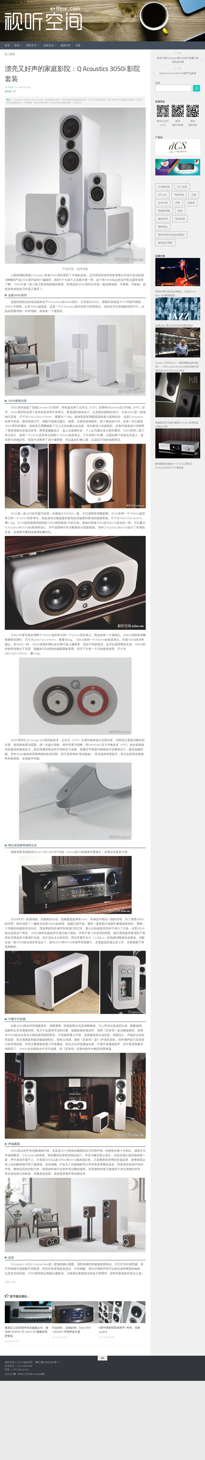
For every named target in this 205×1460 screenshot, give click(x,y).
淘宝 (192, 123)
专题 (77, 45)
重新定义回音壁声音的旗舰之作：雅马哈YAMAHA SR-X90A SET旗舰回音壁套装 (26, 1331)
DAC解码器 (164, 186)
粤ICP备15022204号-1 (47, 1362)
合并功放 (163, 202)
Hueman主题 (38, 1374)
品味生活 (48, 45)
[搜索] (196, 88)
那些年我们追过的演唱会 (171, 234)
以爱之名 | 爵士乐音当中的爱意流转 (174, 325)
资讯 (16, 45)
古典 (193, 194)
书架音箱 (179, 194)
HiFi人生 (162, 194)
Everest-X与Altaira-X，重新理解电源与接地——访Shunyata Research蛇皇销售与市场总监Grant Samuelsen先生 (177, 366)
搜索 (157, 83)
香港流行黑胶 (165, 242)
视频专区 (66, 45)
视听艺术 (31, 45)
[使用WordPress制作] (15, 1374)
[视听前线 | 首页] (43, 18)
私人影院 (10, 54)
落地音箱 (180, 218)
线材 (180, 210)
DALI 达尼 (182, 186)
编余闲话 (163, 218)
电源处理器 (164, 210)
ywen (10, 87)
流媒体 (191, 202)
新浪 (177, 123)
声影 (177, 202)
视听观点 (163, 226)
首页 (7, 45)
